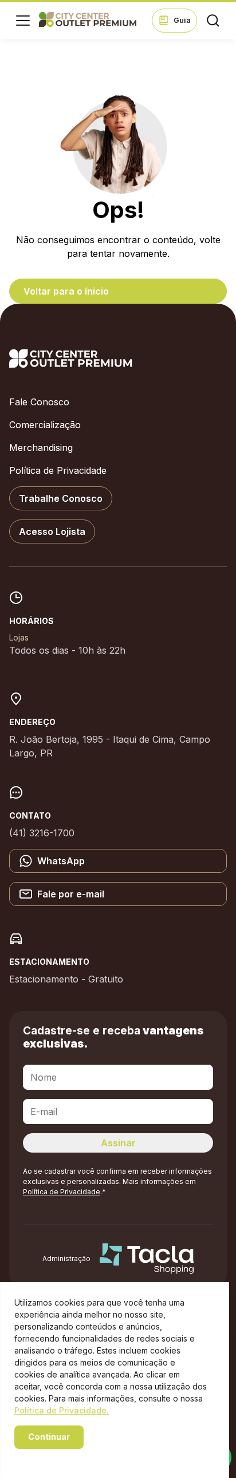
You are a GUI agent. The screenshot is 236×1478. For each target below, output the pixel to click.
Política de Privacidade (58, 470)
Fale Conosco (39, 402)
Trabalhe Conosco (61, 498)
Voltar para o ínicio (66, 291)
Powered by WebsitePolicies (63, 1456)
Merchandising (41, 447)
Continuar (49, 1436)
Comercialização (45, 424)
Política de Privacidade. (61, 1410)
